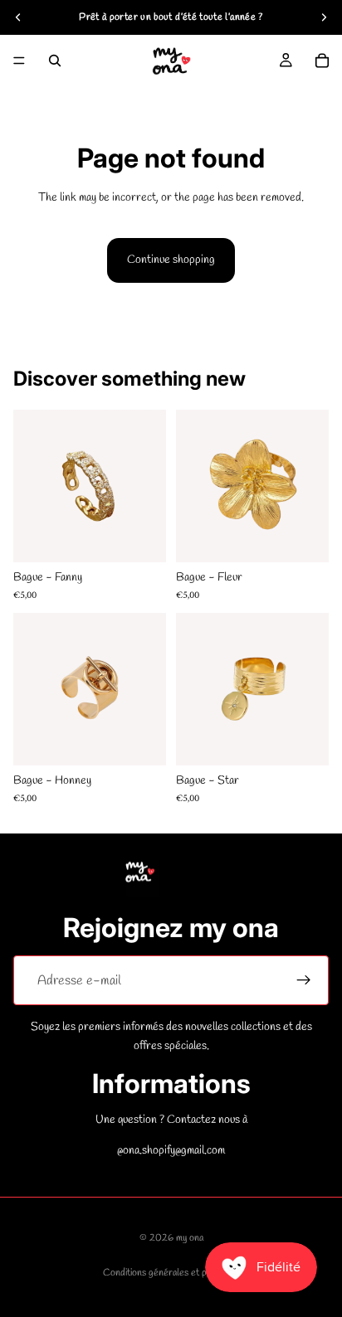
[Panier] (322, 60)
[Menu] (19, 60)
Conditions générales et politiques (171, 1273)
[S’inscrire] (303, 980)
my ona (189, 1238)
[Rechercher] (55, 60)
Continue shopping (171, 260)
